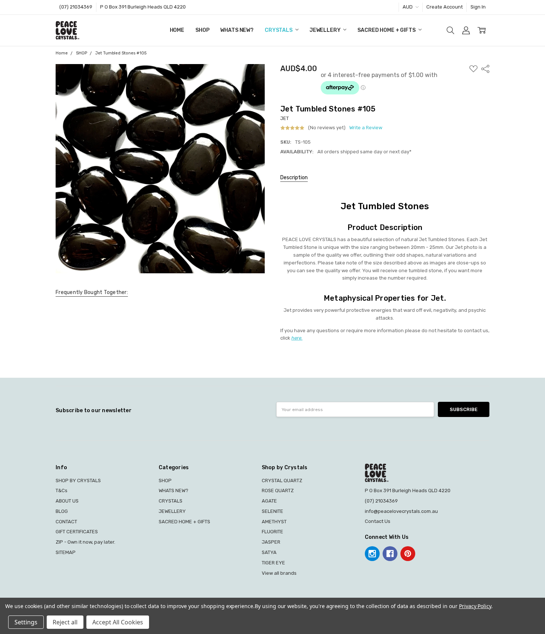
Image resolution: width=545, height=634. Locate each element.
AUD (408, 7)
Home (177, 30)
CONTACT (66, 521)
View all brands (279, 573)
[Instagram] (372, 553)
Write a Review (365, 127)
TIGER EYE (273, 562)
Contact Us (377, 521)
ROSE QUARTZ (278, 490)
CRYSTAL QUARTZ (282, 480)
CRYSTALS (279, 30)
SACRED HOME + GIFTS (386, 30)
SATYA (269, 552)
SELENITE (272, 511)
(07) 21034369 (75, 7)
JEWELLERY (326, 30)
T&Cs (61, 490)
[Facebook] (390, 553)
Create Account (444, 7)
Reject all (65, 622)
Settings (25, 622)
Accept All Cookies (117, 622)
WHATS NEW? (237, 30)
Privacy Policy (475, 606)
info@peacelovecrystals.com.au (401, 511)
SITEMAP (66, 552)
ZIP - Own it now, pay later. (85, 542)
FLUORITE (272, 531)
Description (294, 177)
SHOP (202, 30)
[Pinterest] (407, 553)
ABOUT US (67, 501)
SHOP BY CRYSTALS (78, 480)
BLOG (62, 511)
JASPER (271, 542)
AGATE (269, 501)
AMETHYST (274, 521)
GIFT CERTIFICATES (77, 531)
